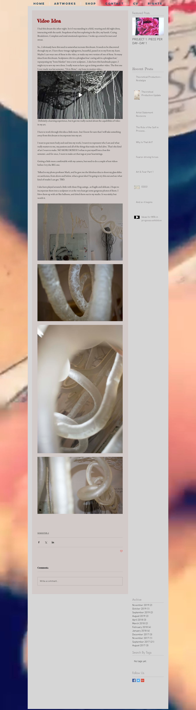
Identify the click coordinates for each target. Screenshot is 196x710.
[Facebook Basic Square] (134, 680)
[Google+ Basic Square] (142, 680)
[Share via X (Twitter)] (45, 542)
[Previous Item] (137, 26)
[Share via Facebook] (38, 542)
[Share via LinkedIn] (53, 542)
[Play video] (80, 95)
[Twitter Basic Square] (138, 680)
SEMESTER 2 (43, 533)
